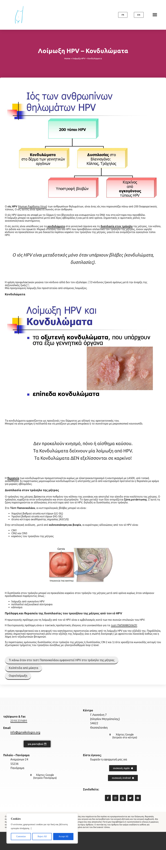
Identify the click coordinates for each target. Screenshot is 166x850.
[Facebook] (108, 798)
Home (67, 58)
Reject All (42, 836)
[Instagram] (115, 798)
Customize (21, 836)
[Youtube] (123, 798)
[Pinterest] (138, 798)
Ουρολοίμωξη (18, 675)
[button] (122, 15)
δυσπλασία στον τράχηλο (117, 226)
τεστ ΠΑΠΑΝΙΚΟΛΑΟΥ (124, 625)
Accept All (63, 836)
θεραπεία (13, 478)
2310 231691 (18, 720)
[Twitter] (130, 798)
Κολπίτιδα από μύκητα (23, 667)
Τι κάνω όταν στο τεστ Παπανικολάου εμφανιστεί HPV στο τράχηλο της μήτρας (61, 660)
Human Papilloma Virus (32, 206)
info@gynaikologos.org (25, 732)
